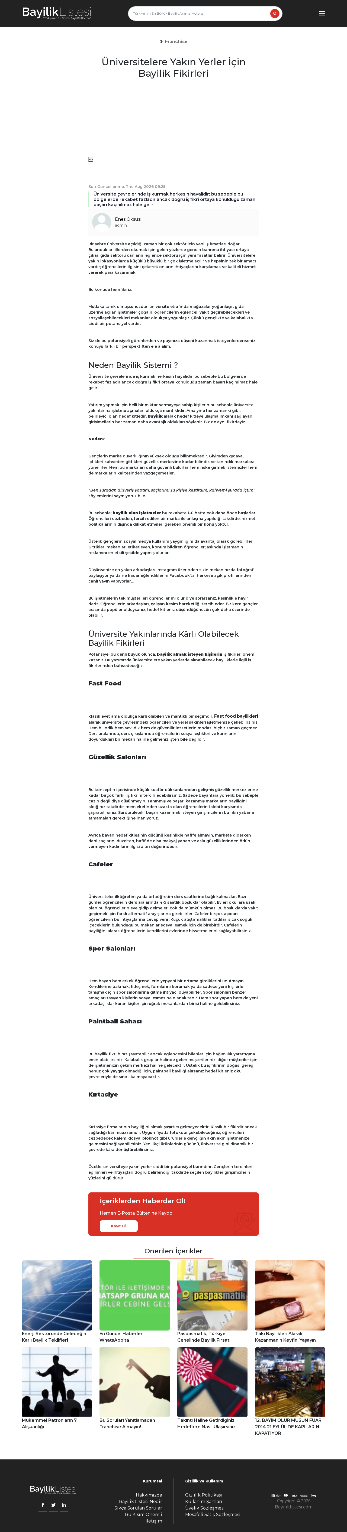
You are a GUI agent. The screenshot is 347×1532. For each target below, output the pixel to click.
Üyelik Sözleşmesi (205, 1508)
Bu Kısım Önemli (143, 1514)
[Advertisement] (173, 119)
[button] (176, 41)
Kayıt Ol (118, 1226)
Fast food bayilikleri (236, 716)
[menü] (90, 159)
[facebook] (42, 1505)
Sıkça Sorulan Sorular (138, 1508)
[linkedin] (64, 1505)
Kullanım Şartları (203, 1501)
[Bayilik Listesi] (57, 13)
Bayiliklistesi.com (294, 1507)
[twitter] (53, 1505)
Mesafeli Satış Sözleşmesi (212, 1514)
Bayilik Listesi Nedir (140, 1501)
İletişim (154, 1521)
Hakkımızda (149, 1495)
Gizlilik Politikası (203, 1495)
